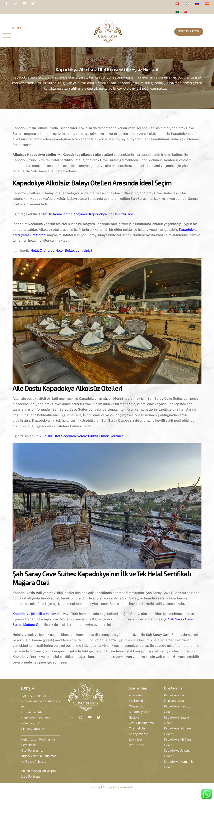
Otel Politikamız (32, 750)
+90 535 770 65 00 (33, 695)
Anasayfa (135, 695)
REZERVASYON (188, 31)
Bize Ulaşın (136, 745)
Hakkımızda (137, 700)
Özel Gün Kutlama (141, 723)
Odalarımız (136, 706)
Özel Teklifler (137, 728)
